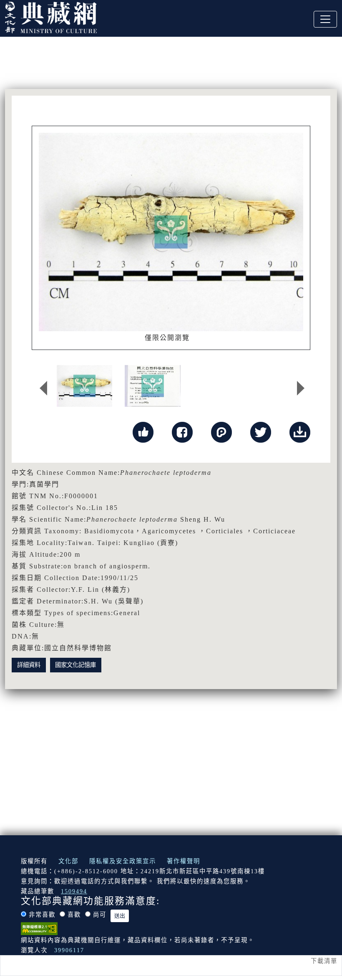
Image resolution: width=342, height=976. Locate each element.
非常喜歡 (42, 914)
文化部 (68, 861)
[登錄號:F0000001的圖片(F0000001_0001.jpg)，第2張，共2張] (152, 386)
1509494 (74, 891)
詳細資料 (28, 665)
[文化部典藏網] (51, 16)
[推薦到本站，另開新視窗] (143, 431)
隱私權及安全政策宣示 (122, 861)
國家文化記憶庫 (75, 665)
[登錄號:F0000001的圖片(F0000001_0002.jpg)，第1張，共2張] (84, 386)
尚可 (99, 914)
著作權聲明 (183, 861)
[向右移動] (300, 388)
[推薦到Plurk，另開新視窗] (221, 431)
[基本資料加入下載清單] (299, 431)
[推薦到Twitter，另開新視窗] (260, 431)
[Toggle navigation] (325, 19)
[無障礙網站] (39, 928)
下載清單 (324, 961)
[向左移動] (43, 388)
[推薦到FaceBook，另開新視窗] (182, 431)
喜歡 (74, 914)
